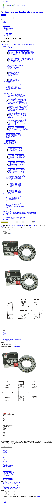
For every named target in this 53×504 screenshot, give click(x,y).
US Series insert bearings (13, 71)
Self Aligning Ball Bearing (8, 131)
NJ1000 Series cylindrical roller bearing (16, 152)
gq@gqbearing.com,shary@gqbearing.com (12, 339)
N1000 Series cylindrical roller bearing (16, 164)
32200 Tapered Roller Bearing (14, 184)
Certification (8, 29)
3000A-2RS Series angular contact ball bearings (18, 129)
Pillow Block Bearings (10, 47)
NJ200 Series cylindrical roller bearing (16, 154)
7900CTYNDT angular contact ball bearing (17, 107)
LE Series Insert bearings (13, 74)
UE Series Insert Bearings (13, 67)
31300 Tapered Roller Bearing (14, 186)
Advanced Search (37, 221)
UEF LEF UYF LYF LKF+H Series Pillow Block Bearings (20, 51)
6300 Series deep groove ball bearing (13, 86)
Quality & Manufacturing (8, 28)
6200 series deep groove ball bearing (13, 84)
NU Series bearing (9, 144)
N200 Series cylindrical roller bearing (16, 165)
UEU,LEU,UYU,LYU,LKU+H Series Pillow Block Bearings (21, 58)
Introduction (8, 23)
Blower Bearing (9, 205)
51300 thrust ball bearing (11, 141)
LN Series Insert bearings (13, 76)
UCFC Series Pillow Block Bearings (15, 62)
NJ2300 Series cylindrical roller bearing (16, 157)
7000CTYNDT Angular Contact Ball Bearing (17, 112)
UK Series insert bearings (13, 69)
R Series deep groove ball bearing (12, 92)
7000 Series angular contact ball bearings (16, 122)
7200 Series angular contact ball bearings (16, 123)
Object (4, 231)
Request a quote (6, 7)
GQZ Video (5, 27)
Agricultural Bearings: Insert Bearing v (11, 483)
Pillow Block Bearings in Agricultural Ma (11, 482)
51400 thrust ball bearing (11, 142)
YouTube (5, 455)
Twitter (4, 451)
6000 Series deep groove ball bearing (13, 82)
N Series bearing (9, 163)
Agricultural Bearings (7, 46)
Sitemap (38, 496)
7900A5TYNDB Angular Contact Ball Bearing (18, 103)
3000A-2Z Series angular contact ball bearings (17, 130)
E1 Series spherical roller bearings (13, 207)
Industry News (9, 33)
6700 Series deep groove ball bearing (13, 87)
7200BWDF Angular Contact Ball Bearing (17, 119)
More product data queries (6, 445)
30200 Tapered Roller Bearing (14, 182)
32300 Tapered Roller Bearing (14, 185)
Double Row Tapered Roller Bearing (13, 192)
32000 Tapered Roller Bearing (14, 187)
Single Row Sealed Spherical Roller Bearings (15, 206)
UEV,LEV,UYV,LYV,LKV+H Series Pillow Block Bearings (20, 59)
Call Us (4, 500)
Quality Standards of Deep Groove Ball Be (12, 486)
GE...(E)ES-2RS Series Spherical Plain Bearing (15, 217)
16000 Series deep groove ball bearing (13, 91)
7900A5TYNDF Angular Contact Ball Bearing (18, 105)
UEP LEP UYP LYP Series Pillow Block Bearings (18, 54)
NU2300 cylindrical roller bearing (15, 150)
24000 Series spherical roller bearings (13, 203)
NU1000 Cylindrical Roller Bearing (15, 145)
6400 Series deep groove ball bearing (13, 85)
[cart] (3, 6)
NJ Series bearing (9, 151)
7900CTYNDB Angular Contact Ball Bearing (17, 102)
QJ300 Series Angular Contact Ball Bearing (17, 99)
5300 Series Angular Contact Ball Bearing (16, 96)
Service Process (9, 24)
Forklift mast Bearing (7, 219)
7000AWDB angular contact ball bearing (16, 108)
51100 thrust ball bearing (11, 138)
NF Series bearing (9, 170)
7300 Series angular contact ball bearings (16, 124)
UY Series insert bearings (13, 72)
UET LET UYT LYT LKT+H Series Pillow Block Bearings (20, 57)
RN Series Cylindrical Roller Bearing (13, 178)
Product (4, 501)
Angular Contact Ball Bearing (9, 93)
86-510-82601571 (6, 1)
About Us (5, 22)
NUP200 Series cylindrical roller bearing (16, 161)
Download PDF (12, 225)
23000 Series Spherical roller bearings (13, 198)
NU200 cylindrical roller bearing (15, 147)
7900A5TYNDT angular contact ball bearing (17, 106)
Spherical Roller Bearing (14, 44)
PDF (4, 332)
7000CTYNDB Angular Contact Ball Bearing (17, 109)
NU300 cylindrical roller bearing (15, 149)
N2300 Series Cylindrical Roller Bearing (16, 176)
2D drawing (5, 232)
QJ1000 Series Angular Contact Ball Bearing (17, 100)
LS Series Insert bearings (13, 78)
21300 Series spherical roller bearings (13, 197)
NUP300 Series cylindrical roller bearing (16, 168)
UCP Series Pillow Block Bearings (15, 60)
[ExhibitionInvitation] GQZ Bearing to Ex (11, 485)
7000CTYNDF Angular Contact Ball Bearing (17, 110)
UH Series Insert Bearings (13, 68)
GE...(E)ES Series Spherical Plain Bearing (14, 216)
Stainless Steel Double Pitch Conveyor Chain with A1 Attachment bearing (21, 212)
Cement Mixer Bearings (10, 210)
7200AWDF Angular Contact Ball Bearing (17, 116)
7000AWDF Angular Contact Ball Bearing (17, 113)
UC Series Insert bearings (13, 80)
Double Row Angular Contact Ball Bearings (15, 127)
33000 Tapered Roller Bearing (14, 189)
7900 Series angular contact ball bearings (16, 126)
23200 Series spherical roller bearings (13, 200)
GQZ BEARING (6, 26)
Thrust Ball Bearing (7, 137)
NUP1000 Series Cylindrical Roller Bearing (17, 159)
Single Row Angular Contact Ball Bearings (14, 121)
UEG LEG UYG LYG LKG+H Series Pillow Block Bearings (21, 52)
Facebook (5, 449)
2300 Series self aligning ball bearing (13, 136)
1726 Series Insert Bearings (13, 73)
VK (4, 457)
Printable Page (20, 225)
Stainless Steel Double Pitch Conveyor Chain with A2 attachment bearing (21, 213)
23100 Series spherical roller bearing (13, 199)
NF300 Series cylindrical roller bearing (16, 173)
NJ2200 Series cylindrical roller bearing (16, 155)
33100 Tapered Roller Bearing (14, 191)
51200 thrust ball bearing (11, 140)
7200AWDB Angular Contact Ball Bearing (17, 115)
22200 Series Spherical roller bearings (28, 44)
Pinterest (5, 452)
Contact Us (5, 35)
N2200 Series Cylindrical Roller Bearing (16, 166)
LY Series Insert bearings (13, 79)
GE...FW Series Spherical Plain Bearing (14, 218)
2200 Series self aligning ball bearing (13, 135)
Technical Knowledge (10, 34)
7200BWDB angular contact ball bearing (16, 117)
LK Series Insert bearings (13, 75)
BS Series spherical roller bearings (13, 209)
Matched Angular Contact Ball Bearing (14, 101)
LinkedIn (5, 453)
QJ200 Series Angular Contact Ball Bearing (17, 98)
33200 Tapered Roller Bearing (14, 190)
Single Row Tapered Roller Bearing (13, 180)
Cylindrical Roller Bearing (8, 143)
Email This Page (31, 225)
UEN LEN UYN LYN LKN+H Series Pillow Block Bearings (21, 53)
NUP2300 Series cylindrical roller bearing (16, 169)
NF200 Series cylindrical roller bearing (16, 171)
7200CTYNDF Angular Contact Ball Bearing (17, 120)
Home (4, 21)
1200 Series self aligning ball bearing (13, 133)
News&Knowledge (7, 30)
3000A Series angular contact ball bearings (17, 128)
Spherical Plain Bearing (8, 214)
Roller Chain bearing (7, 211)
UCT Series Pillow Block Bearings (15, 65)
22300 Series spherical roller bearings (13, 196)
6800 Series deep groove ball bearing (13, 88)
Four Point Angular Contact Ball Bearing (14, 94)
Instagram (5, 450)
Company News (9, 31)
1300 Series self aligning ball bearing (13, 134)
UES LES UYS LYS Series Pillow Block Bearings (18, 55)
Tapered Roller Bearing (8, 179)
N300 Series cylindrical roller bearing (16, 175)
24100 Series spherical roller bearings (13, 204)
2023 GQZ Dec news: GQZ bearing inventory (12, 488)
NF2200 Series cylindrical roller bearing (16, 172)
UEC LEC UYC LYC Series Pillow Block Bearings (19, 48)
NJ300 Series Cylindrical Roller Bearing (16, 156)
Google (4, 456)
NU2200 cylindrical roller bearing (15, 148)
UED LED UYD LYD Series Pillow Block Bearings (19, 50)
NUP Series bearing (10, 158)
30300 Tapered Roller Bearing (14, 183)
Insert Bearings (9, 66)
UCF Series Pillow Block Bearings (15, 61)
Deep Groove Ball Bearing (8, 81)
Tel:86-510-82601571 (7, 340)
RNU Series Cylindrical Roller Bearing (14, 177)
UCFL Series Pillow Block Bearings (15, 64)
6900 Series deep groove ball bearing (13, 89)
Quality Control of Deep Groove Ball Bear (12, 487)
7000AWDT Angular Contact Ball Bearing (17, 114)
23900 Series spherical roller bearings (13, 202)
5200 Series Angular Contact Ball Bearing (16, 95)
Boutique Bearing (6, 233)
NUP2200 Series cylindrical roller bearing (16, 162)
